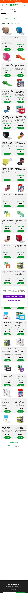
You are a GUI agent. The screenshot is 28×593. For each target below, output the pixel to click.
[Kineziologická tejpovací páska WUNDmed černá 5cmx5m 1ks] (20, 393)
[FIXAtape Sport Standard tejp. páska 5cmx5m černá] (20, 161)
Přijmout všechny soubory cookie (14, 296)
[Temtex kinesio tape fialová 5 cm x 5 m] (20, 368)
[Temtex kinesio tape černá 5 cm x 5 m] (7, 368)
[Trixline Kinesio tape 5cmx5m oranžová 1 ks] (20, 57)
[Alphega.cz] (14, 5)
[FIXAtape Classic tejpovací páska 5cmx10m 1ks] (7, 316)
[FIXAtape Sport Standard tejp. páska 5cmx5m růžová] (7, 188)
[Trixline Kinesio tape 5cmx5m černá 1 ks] (7, 135)
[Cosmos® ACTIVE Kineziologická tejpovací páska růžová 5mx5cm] (20, 419)
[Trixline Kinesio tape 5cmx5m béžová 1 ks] (7, 31)
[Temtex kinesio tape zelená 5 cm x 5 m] (20, 214)
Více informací (18, 2)
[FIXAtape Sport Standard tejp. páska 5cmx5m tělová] (7, 239)
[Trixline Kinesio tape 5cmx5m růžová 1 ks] (7, 57)
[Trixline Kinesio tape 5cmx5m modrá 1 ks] (20, 31)
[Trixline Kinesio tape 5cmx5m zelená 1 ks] (7, 83)
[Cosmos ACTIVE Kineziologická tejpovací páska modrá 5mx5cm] (7, 342)
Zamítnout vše (14, 304)
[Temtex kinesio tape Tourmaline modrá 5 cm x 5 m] (20, 316)
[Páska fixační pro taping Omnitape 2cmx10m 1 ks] (7, 393)
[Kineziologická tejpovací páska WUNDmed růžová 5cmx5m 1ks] (20, 83)
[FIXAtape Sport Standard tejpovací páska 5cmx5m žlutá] (20, 135)
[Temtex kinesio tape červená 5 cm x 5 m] (20, 109)
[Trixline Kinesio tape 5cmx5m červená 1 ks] (20, 239)
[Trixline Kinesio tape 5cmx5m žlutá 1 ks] (7, 161)
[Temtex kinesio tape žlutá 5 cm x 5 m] (7, 214)
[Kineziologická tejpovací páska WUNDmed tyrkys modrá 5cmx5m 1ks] (20, 188)
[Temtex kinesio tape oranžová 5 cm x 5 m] (7, 265)
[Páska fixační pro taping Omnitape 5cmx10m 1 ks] (20, 342)
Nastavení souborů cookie (14, 300)
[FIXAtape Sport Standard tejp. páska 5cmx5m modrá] (7, 109)
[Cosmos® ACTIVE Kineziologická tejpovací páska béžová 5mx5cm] (20, 265)
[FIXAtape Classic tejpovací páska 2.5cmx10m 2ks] (7, 419)
